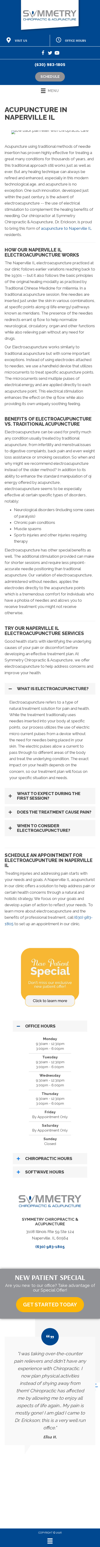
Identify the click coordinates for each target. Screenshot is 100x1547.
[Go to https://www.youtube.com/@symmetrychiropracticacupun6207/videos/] (57, 53)
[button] (50, 689)
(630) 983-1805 (50, 64)
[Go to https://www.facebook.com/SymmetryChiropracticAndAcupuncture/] (43, 53)
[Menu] (50, 1541)
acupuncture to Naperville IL (66, 228)
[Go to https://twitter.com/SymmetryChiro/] (50, 53)
